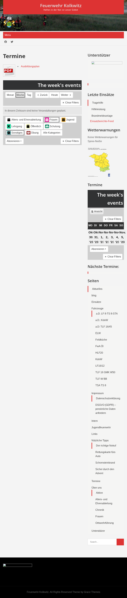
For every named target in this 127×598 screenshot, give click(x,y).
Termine (96, 481)
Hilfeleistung (98, 109)
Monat (10, 95)
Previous (91, 73)
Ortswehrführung (104, 523)
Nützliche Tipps (100, 440)
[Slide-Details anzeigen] (107, 67)
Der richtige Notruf (106, 445)
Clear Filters (72, 102)
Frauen (53, 119)
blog (94, 295)
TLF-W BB (101, 378)
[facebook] (5, 41)
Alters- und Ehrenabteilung (26, 119)
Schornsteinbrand (105, 462)
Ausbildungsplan (30, 66)
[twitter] (11, 41)
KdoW (98, 359)
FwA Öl (99, 346)
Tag (29, 95)
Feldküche (101, 339)
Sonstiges (16, 132)
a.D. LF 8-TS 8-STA (107, 313)
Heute (54, 95)
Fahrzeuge (97, 308)
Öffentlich (36, 126)
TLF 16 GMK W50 (105, 372)
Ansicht (97, 212)
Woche (20, 95)
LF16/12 (100, 365)
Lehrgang (16, 126)
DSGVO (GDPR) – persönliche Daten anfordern (105, 409)
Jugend (70, 119)
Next (120, 73)
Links (94, 434)
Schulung (55, 126)
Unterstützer (98, 531)
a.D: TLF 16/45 (103, 326)
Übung (35, 132)
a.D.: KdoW (101, 320)
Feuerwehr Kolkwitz (60, 5)
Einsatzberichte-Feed (102, 121)
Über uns (97, 487)
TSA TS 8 (100, 385)
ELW (98, 333)
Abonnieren (13, 141)
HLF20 (99, 352)
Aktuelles (97, 289)
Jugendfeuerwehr (101, 427)
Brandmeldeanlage (102, 115)
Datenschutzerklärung (108, 398)
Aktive (99, 492)
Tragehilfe (97, 102)
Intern (95, 421)
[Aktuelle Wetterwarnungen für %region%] (99, 176)
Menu (8, 35)
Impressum (98, 393)
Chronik (99, 510)
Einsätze (96, 302)
